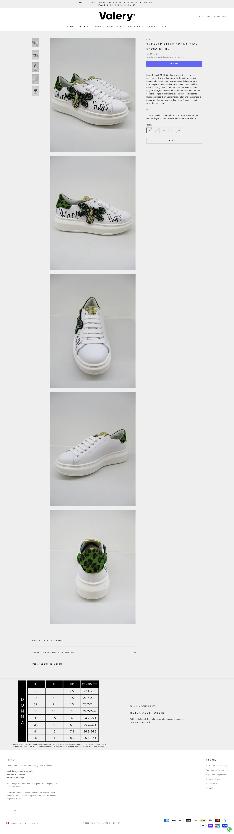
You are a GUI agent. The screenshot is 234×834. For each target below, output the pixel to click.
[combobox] (91, 428)
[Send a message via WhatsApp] (229, 829)
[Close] (150, 376)
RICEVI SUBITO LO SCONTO (117, 452)
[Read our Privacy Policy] (147, 443)
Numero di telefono (92, 422)
